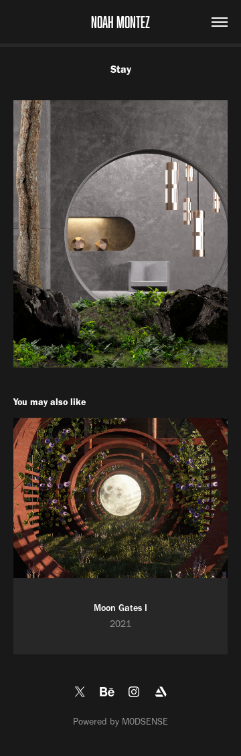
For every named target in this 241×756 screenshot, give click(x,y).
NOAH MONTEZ (120, 22)
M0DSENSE (145, 721)
